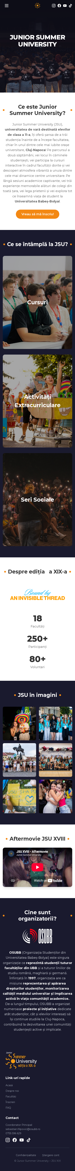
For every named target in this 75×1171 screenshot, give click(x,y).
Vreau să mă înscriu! (37, 214)
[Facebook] (59, 5)
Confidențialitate (26, 1155)
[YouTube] (65, 5)
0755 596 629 (13, 1133)
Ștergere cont (50, 1155)
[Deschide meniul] (6, 5)
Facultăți (11, 1096)
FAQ (8, 1107)
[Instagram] (53, 5)
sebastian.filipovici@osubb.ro (23, 1129)
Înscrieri (10, 1102)
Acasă (9, 1085)
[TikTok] (70, 5)
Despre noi (12, 1090)
